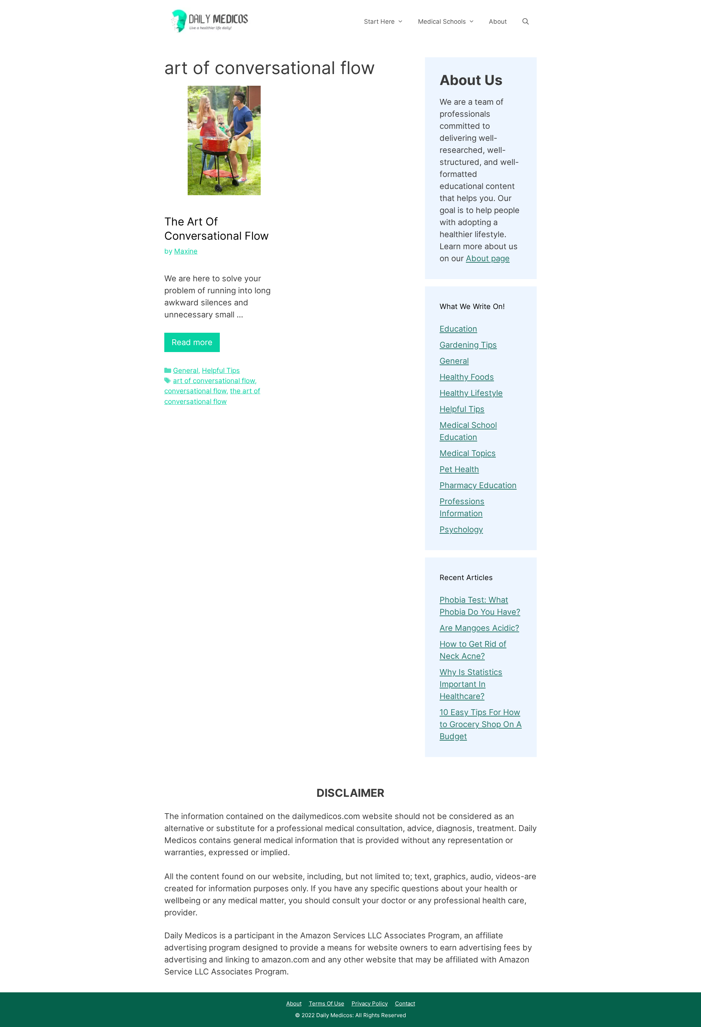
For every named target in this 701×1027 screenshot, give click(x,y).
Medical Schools (442, 21)
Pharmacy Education (478, 485)
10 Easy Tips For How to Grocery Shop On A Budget (481, 724)
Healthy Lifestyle (471, 393)
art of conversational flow (214, 381)
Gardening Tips (468, 345)
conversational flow (195, 391)
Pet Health (459, 469)
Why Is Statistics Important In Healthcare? (471, 684)
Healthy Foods (467, 377)
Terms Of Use (326, 1003)
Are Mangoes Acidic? (479, 628)
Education (458, 328)
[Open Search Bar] (525, 21)
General (185, 370)
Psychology (461, 529)
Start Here (379, 21)
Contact (405, 1003)
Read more (192, 342)
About (498, 21)
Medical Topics (468, 453)
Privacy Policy (370, 1003)
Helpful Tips (221, 370)
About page (488, 258)
